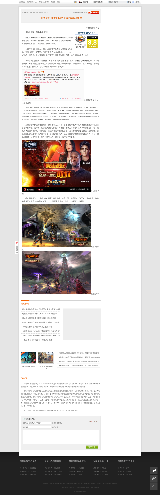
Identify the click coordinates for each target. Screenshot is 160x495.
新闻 (58, 2)
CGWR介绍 (80, 47)
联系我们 (75, 483)
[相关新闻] (154, 478)
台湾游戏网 (48, 471)
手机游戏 (72, 471)
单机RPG (72, 468)
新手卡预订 (105, 474)
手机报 (128, 471)
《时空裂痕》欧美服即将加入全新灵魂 (37, 327)
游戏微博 (97, 474)
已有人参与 (92, 421)
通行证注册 (106, 483)
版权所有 (83, 491)
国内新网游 (24, 468)
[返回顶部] (154, 487)
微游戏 (53, 2)
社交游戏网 (48, 474)
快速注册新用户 (57, 423)
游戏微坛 (105, 471)
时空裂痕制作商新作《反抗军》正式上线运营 (39, 314)
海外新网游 (24, 474)
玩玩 (35, 2)
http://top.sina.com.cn (72, 410)
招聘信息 (82, 483)
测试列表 (57, 468)
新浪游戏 (30, 2)
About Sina (53, 483)
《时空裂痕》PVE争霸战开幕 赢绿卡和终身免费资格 (42, 331)
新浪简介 (46, 483)
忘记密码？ (56, 427)
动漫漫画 (121, 471)
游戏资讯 (33, 468)
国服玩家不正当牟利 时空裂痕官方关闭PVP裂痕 (40, 322)
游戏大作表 (58, 471)
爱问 (127, 468)
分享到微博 (17, 248)
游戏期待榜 (24, 471)
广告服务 (68, 483)
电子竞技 (80, 471)
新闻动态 (33, 12)
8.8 (92, 42)
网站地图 (61, 483)
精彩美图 (97, 468)
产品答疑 (114, 483)
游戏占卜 (121, 474)
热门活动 (121, 468)
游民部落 (72, 474)
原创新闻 (33, 474)
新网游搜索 (58, 474)
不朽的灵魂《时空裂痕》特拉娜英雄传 (37, 340)
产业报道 (33, 471)
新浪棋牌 (46, 2)
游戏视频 (97, 471)
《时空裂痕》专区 (92, 28)
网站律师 (89, 483)
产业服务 (40, 12)
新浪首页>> (22, 2)
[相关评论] (154, 470)
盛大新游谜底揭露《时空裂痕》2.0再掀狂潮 (39, 318)
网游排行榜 (48, 468)
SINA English (97, 483)
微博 (40, 2)
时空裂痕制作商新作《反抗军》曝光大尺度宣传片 (41, 309)
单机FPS (81, 468)
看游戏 (104, 468)
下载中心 (80, 474)
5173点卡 (129, 474)
